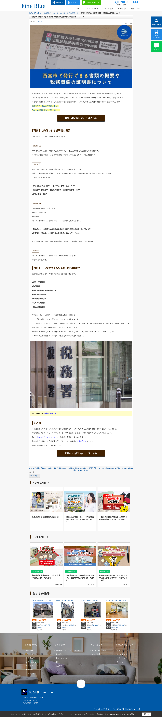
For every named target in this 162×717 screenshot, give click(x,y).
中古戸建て (60, 654)
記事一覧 (92, 468)
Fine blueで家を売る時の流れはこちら (46, 110)
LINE (156, 49)
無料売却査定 (97, 654)
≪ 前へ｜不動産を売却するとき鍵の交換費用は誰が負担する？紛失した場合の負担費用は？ (58, 468)
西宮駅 (64, 627)
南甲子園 (47, 625)
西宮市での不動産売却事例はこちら (45, 106)
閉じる (146, 714)
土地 (57, 662)
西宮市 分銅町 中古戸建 (89, 600)
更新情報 (29, 654)
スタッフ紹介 (108, 9)
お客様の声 (122, 9)
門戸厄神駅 (114, 627)
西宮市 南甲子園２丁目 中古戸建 (43, 600)
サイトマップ (122, 658)
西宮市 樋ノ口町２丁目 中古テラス (118, 600)
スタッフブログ (92, 9)
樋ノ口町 (122, 625)
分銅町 (97, 625)
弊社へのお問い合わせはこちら (81, 118)
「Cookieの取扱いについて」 (118, 714)
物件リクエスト (156, 36)
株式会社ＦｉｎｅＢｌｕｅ (47, 437)
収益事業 (59, 666)
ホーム (79, 9)
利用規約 (29, 669)
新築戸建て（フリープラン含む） (68, 650)
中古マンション (62, 658)
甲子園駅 (39, 627)
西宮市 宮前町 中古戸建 (65, 600)
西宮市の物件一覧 (50, 413)
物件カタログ (122, 662)
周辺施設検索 (122, 654)
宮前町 (72, 625)
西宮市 (40, 22)
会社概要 (29, 650)
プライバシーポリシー (34, 666)
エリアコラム (34, 476)
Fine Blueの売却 (99, 650)
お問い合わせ (136, 9)
